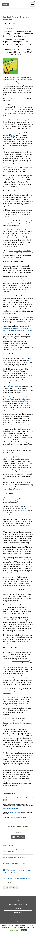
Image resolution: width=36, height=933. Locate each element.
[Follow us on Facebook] (4, 800)
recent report (21, 560)
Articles (17, 917)
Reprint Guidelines (14, 812)
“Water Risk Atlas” (11, 399)
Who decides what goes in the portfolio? (14, 857)
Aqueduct (30, 360)
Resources (18, 908)
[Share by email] (16, 887)
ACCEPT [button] (24, 930)
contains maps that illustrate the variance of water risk (17, 400)
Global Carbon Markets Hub (18, 904)
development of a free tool (20, 661)
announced (19, 667)
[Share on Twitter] (7, 887)
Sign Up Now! (18, 837)
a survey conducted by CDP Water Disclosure (17, 252)
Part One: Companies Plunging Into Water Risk (18, 798)
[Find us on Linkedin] (9, 800)
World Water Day (16, 109)
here (9, 101)
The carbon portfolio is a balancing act (14, 863)
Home (18, 900)
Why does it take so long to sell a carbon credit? (16, 878)
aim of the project (11, 386)
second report (8, 577)
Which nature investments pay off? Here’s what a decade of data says (17, 850)
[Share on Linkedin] (13, 887)
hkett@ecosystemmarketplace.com (11, 808)
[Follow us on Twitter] (6, 800)
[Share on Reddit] (10, 887)
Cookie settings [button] (14, 930)
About (18, 921)
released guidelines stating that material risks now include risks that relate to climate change (17, 329)
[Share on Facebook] (4, 887)
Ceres (12, 135)
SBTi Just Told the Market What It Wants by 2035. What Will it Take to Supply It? (17, 871)
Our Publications (18, 912)
